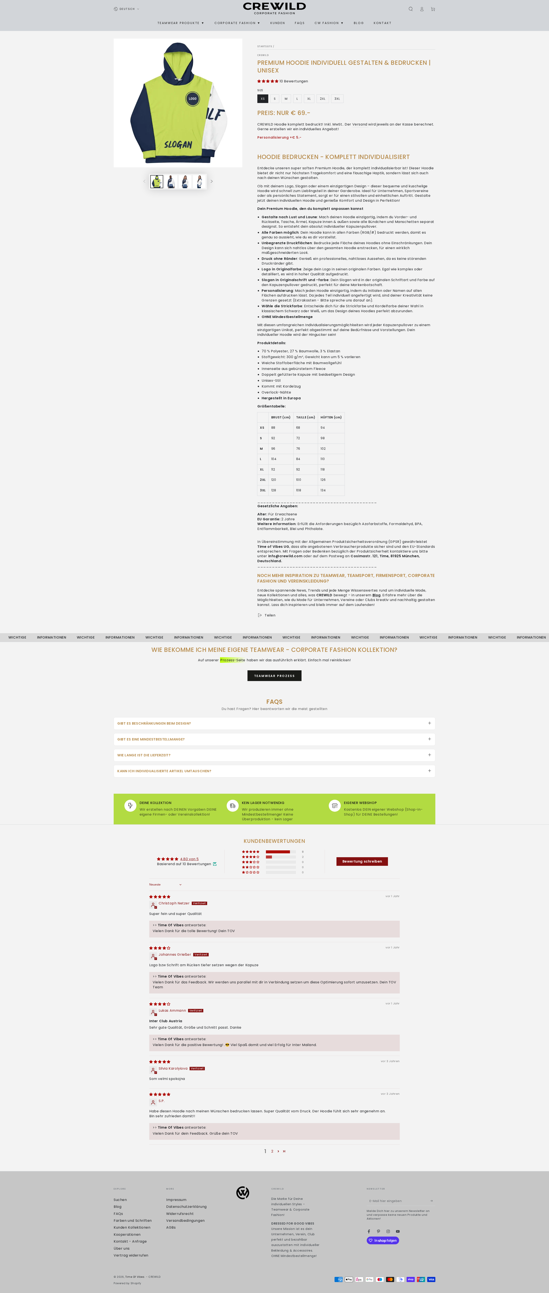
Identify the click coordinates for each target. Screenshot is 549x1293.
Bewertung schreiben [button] (362, 861)
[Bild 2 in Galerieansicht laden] (170, 181)
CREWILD (263, 55)
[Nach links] (144, 181)
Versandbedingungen (185, 1220)
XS (264, 100)
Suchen (120, 1199)
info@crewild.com (285, 556)
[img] (159, 896)
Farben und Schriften (133, 1220)
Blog (377, 595)
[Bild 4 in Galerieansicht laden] (199, 181)
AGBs (171, 1227)
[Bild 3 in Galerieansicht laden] (185, 181)
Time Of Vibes (135, 1277)
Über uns (122, 1248)
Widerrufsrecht (180, 1213)
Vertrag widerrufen (131, 1255)
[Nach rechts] (211, 181)
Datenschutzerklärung (186, 1206)
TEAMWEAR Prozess (274, 676)
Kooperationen (127, 1234)
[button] (410, 9)
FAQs (118, 1213)
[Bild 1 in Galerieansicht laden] (156, 181)
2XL (324, 100)
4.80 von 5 (189, 859)
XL (310, 100)
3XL (339, 100)
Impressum (176, 1199)
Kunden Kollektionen (132, 1227)
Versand (360, 124)
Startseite (264, 46)
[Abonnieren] (432, 1201)
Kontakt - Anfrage (130, 1241)
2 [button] (272, 1151)
